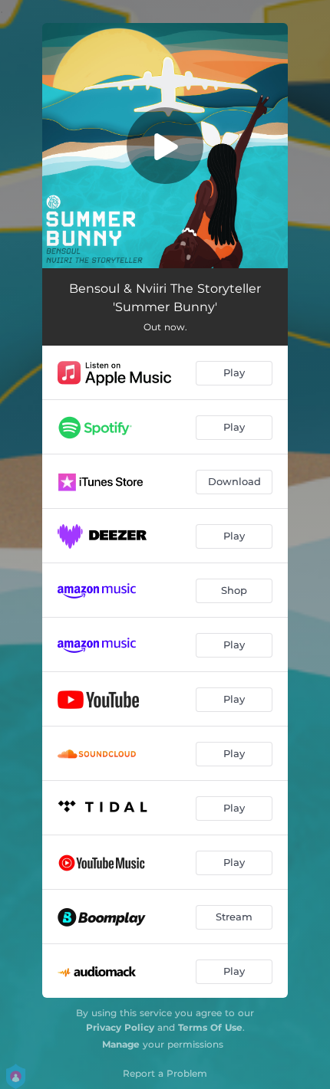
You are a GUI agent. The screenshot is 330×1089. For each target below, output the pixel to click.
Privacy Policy (120, 1027)
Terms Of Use (210, 1027)
